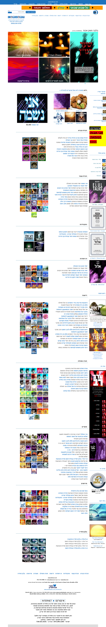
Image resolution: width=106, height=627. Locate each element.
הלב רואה (63, 203)
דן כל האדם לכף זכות (81, 377)
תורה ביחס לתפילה (81, 506)
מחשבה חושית (62, 149)
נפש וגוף (71, 463)
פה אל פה (84, 461)
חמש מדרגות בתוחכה (72, 368)
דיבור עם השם (72, 232)
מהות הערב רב (69, 314)
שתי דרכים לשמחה (68, 454)
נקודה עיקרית (68, 500)
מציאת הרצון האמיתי (81, 439)
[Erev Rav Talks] (98, 448)
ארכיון (55, 4)
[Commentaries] (98, 536)
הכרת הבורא (86, 15)
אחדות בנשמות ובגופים (80, 201)
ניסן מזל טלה (74, 474)
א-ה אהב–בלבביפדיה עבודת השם (76, 543)
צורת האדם (84, 368)
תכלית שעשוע (83, 314)
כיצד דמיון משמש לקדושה (65, 192)
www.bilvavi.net (53, 2)
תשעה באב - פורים (81, 470)
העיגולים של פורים (81, 454)
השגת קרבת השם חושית (79, 142)
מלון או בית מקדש (82, 305)
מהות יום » (68, 465)
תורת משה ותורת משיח (80, 158)
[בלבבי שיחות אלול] (97, 271)
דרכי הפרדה (59, 123)
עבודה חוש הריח (82, 234)
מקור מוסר (69, 377)
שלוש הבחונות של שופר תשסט (77, 436)
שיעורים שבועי (41, 4)
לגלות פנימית (72, 445)
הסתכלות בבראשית (81, 450)
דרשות (59, 15)
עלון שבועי (32, 4)
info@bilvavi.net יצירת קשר (53, 579)
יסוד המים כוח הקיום (64, 188)
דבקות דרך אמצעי (69, 153)
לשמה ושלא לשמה (81, 151)
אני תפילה (69, 140)
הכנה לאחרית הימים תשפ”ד (65, 312)
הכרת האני (58, 195)
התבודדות (71, 15)
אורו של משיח (72, 156)
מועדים (47, 15)
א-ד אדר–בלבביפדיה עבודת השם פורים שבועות (72, 459)
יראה (74, 140)
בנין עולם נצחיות (82, 386)
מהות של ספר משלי (81, 495)
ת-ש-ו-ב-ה (61, 443)
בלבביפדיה (35, 15)
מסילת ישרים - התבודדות (67, 234)
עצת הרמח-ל (83, 238)
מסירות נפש (71, 149)
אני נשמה (84, 183)
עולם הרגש (84, 203)
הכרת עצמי (78, 15)
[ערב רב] (98, 378)
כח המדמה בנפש (82, 190)
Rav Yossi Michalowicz (98, 542)
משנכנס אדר (83, 474)
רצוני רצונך (70, 123)
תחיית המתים (63, 199)
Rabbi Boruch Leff (98, 546)
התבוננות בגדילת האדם (67, 502)
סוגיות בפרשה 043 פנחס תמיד (70, 373)
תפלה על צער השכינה (63, 504)
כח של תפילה (62, 303)
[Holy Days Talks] (97, 339)
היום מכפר (68, 443)
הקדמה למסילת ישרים (69, 343)
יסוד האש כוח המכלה (73, 183)
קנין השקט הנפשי (82, 149)
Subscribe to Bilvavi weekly (16, 21)
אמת (72, 506)
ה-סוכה (65, 445)
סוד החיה (64, 197)
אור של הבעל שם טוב (80, 309)
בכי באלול (84, 434)
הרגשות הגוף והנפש (81, 192)
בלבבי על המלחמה (81, 123)
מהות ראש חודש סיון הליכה (78, 375)
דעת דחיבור (66, 195)
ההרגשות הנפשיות (69, 190)
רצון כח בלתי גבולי (81, 147)
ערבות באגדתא (82, 445)
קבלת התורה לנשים (81, 463)
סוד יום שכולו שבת (81, 323)
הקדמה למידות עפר (68, 275)
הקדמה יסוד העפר (81, 275)
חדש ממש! (23, 4)
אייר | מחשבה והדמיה (68, 472)
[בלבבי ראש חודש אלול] (97, 244)
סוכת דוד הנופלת (70, 448)
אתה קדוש (61, 341)
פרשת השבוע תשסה (81, 371)
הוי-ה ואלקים (67, 506)
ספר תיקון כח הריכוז (72, 277)
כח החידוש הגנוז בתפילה (79, 144)
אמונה (58, 142)
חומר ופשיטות (66, 273)
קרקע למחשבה (82, 195)
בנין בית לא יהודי (70, 341)
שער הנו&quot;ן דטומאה (64, 309)
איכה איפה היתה (82, 341)
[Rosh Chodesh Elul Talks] (97, 217)
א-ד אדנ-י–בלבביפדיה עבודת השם (76, 541)
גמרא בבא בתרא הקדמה (79, 379)
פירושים (41, 15)
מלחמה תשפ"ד (30, 12)
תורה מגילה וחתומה (66, 371)
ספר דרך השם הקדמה (80, 338)
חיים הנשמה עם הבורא (80, 465)
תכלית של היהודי (82, 140)
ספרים (50, 4)
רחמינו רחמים (69, 384)
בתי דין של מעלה (65, 509)
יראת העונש (65, 375)
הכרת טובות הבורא (81, 502)
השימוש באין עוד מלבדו (80, 509)
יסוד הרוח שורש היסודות (79, 188)
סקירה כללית (63, 4)
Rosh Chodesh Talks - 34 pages (98, 231)
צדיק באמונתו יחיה (81, 153)
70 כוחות (77, 203)
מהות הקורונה (63, 320)
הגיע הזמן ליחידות (69, 323)
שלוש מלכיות (83, 456)
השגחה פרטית (66, 142)
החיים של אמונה (71, 382)
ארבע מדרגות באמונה (80, 500)
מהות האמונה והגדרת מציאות (78, 199)
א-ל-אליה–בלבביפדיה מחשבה (77, 539)
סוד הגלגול (84, 511)
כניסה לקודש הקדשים (80, 443)
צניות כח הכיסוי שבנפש (80, 273)
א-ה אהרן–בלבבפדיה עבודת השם (76, 548)
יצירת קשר (73, 4)
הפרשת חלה (72, 477)
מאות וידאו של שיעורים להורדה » (73, 90)
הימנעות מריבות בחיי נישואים (78, 303)
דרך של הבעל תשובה (68, 305)
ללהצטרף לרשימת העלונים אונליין (16, 20)
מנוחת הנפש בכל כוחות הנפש (77, 197)
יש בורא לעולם (63, 138)
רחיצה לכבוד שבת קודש (79, 479)
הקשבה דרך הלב (65, 201)
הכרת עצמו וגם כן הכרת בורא (78, 138)
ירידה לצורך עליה (82, 448)
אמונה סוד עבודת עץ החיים (66, 151)
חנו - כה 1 (70, 450)
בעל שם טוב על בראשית (79, 491)
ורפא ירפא (84, 373)
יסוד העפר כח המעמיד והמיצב (77, 186)
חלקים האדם (83, 504)
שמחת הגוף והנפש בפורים (79, 206)
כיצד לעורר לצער (82, 468)
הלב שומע (70, 203)
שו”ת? (15, 4)
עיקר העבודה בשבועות (63, 461)
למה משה (62, 377)
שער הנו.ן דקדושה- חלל (80, 318)
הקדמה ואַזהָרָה (83, 232)
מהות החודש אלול (82, 472)
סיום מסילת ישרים (68, 495)
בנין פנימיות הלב (69, 147)
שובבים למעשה (66, 452)
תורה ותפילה (53, 15)
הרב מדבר (84, 307)
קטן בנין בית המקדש (69, 468)
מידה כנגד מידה (82, 156)
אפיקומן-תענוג (76, 461)
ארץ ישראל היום (82, 236)
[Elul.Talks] (97, 191)
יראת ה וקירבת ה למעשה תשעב (69, 434)
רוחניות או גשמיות (64, 307)
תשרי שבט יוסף (64, 474)
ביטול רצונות (83, 277)
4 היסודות (65, 15)
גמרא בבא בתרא (65, 379)
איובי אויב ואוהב (63, 325)
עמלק (76, 314)
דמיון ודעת (73, 195)
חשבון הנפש (66, 144)
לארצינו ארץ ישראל (81, 384)
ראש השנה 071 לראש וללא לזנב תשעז (75, 329)
